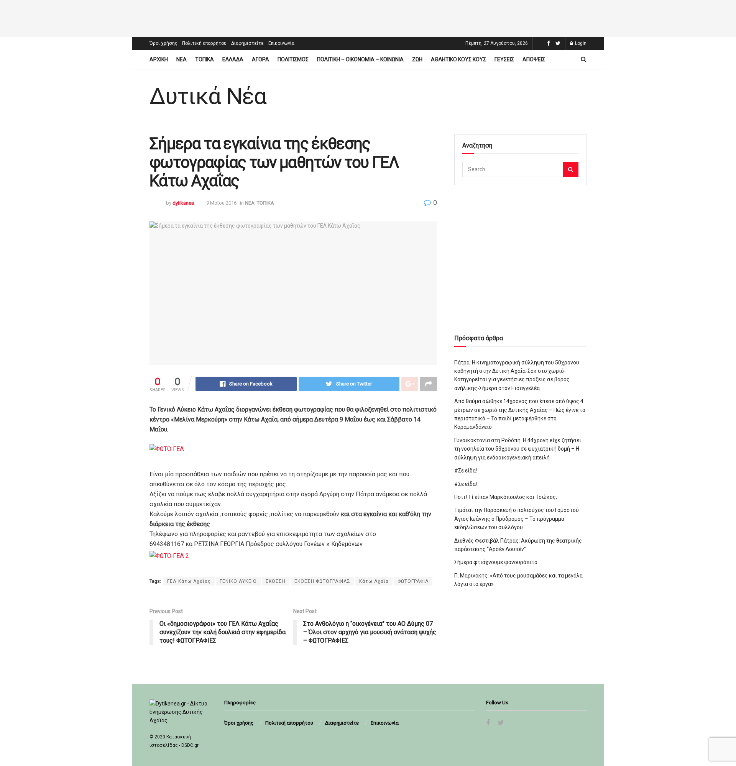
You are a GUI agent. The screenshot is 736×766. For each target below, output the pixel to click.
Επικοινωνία (281, 43)
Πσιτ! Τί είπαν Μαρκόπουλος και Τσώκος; (505, 497)
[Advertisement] (368, 17)
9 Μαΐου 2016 (221, 203)
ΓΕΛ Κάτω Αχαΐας (189, 581)
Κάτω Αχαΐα (374, 581)
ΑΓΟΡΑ (260, 59)
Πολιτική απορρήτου (204, 43)
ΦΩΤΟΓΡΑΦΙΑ (413, 581)
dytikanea (183, 203)
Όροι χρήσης (163, 43)
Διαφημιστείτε (247, 43)
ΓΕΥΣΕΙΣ (504, 59)
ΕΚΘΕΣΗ (276, 581)
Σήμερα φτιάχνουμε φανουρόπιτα (495, 562)
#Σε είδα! (465, 470)
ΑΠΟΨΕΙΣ (533, 59)
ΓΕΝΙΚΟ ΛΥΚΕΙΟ (238, 581)
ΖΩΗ (417, 59)
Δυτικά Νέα (208, 96)
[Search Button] (570, 169)
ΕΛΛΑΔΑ (232, 59)
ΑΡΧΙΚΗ (159, 59)
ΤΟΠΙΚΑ (204, 59)
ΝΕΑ (181, 59)
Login (580, 43)
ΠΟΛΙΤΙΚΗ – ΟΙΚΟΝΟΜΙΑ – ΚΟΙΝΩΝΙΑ (360, 59)
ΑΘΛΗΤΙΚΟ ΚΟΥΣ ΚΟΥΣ (458, 59)
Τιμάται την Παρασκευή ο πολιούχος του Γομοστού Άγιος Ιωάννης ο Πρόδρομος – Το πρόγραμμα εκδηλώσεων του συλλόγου (516, 518)
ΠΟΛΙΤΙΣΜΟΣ (293, 59)
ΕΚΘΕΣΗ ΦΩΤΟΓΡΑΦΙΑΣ (322, 581)
